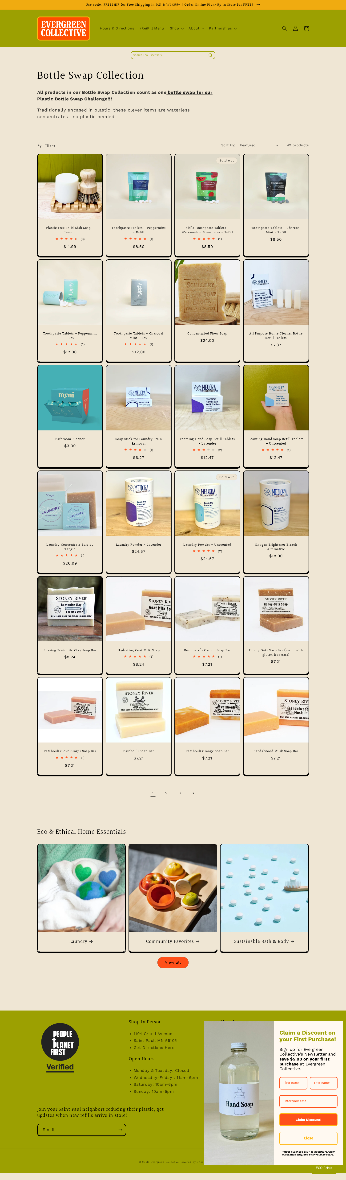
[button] (176, 28)
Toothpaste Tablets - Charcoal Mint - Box (138, 335)
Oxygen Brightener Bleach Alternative (276, 547)
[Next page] (193, 793)
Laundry (78, 942)
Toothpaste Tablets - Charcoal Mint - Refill (276, 230)
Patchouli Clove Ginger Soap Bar (70, 751)
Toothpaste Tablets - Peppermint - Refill (138, 230)
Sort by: (228, 145)
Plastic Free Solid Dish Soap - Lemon (70, 230)
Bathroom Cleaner (69, 439)
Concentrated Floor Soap (207, 333)
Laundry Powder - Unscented (207, 545)
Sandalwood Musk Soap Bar (276, 751)
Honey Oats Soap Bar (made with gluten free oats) (276, 652)
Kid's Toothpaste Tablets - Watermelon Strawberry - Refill (207, 230)
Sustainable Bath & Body (261, 942)
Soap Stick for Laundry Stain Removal (138, 441)
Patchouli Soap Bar (138, 751)
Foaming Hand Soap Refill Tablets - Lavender (207, 441)
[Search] (210, 55)
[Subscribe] (120, 1130)
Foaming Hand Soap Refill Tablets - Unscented (276, 441)
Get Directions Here (154, 1047)
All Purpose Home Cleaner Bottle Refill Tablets (275, 335)
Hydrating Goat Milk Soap (139, 650)
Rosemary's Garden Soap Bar (207, 650)
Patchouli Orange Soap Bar (207, 751)
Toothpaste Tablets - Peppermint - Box (70, 335)
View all (173, 962)
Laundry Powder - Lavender (138, 545)
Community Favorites (170, 942)
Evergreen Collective (165, 1161)
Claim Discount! (308, 1120)
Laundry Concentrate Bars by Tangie (70, 547)
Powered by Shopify (193, 1161)
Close (308, 1138)
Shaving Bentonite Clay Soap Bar (70, 650)
